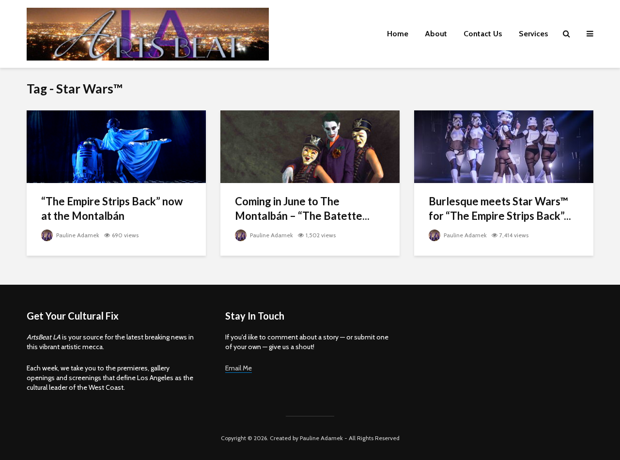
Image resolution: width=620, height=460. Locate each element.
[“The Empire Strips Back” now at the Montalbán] (116, 146)
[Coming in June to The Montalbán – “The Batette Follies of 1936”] (310, 146)
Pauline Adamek (77, 235)
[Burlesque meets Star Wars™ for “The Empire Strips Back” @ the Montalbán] (503, 146)
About (436, 33)
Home (397, 33)
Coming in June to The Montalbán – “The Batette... (302, 208)
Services (533, 33)
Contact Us (483, 33)
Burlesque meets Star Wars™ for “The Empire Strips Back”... (500, 208)
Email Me (238, 368)
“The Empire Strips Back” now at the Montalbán (112, 208)
